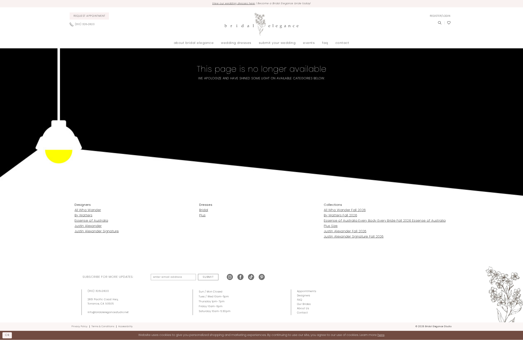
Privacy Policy (79, 327)
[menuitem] (89, 16)
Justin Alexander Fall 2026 (345, 231)
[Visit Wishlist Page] (449, 23)
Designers (303, 296)
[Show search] (439, 23)
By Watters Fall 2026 (340, 215)
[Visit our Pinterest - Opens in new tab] (261, 277)
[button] (440, 16)
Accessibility (125, 327)
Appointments (306, 291)
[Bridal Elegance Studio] (261, 24)
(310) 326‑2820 (98, 291)
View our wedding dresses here (233, 3)
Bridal (203, 210)
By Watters (83, 215)
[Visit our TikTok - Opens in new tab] (251, 277)
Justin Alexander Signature (97, 231)
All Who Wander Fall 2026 (345, 210)
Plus (202, 215)
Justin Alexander (88, 226)
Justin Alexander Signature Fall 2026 (354, 236)
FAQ (299, 300)
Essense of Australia (91, 221)
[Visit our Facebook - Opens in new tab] (240, 277)
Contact (302, 313)
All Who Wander (88, 210)
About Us (303, 308)
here (381, 335)
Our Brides (304, 304)
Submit (208, 277)
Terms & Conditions (103, 327)
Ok (7, 335)
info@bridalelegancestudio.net (108, 312)
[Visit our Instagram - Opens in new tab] (230, 277)
